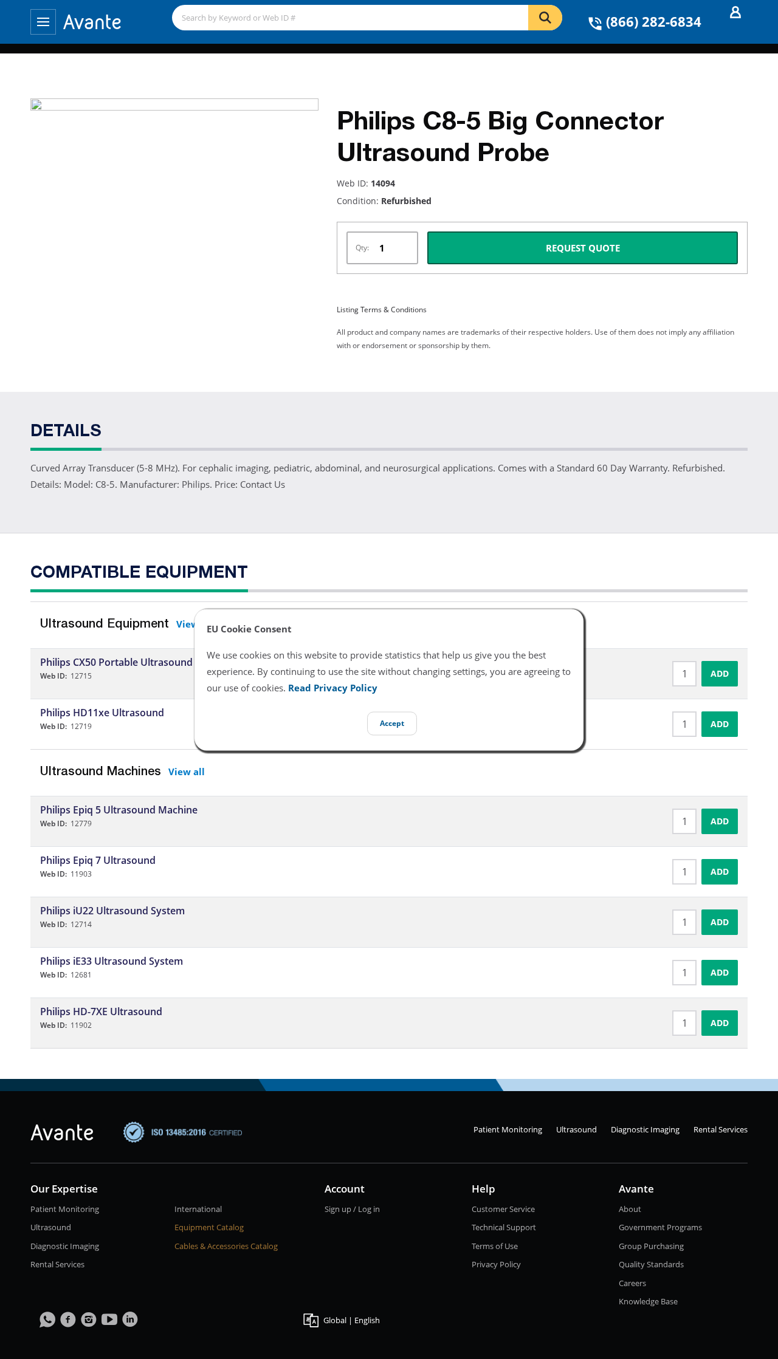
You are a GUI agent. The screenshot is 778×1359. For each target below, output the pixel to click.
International (198, 1208)
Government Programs (660, 1227)
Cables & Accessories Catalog (226, 1246)
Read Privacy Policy (332, 688)
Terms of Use (495, 1246)
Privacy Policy (496, 1264)
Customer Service (503, 1208)
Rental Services (721, 1129)
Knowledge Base (648, 1301)
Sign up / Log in (352, 1208)
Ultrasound (576, 1129)
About (630, 1208)
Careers (632, 1283)
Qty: (362, 247)
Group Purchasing (651, 1246)
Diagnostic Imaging (645, 1129)
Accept (392, 723)
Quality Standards (651, 1264)
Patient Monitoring (507, 1129)
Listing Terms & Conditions (382, 309)
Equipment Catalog (209, 1227)
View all (186, 771)
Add (720, 673)
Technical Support (504, 1227)
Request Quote (583, 248)
